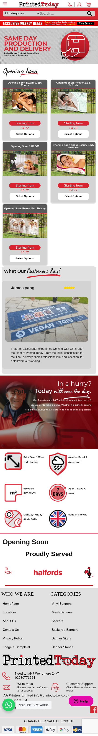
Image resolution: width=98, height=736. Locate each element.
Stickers (57, 619)
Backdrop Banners (65, 628)
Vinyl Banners (62, 602)
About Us (9, 619)
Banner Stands (62, 645)
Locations (10, 610)
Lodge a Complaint (16, 645)
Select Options (25, 134)
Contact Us (11, 628)
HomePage (11, 602)
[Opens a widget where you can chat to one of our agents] (80, 701)
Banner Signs (61, 637)
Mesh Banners (62, 610)
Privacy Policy (13, 637)
